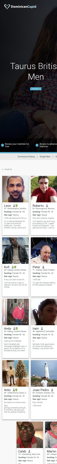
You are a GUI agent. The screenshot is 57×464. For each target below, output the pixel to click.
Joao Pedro (41, 390)
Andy (7, 328)
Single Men (45, 156)
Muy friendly (38, 402)
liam (36, 328)
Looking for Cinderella (12, 341)
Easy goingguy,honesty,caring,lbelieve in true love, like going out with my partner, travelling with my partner (15, 409)
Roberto (38, 206)
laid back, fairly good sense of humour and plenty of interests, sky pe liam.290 (43, 346)
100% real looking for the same (15, 218)
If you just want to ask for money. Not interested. (15, 280)
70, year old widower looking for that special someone (44, 284)
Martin (51, 451)
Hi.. (34, 341)
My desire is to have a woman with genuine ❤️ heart (15, 402)
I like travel (37, 406)
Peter (36, 267)
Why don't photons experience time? (44, 218)
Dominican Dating (26, 156)
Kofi (7, 267)
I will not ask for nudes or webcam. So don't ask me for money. (15, 285)
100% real (36, 280)
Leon (7, 206)
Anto (7, 390)
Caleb (22, 451)
